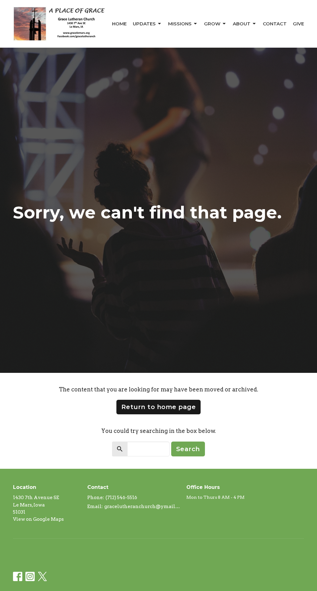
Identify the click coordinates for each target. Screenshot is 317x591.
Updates (144, 24)
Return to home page (158, 407)
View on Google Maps (38, 519)
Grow (212, 24)
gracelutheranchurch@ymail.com (142, 506)
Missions (180, 24)
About (241, 24)
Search (188, 449)
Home (119, 24)
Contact (275, 24)
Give (298, 24)
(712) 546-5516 (121, 497)
